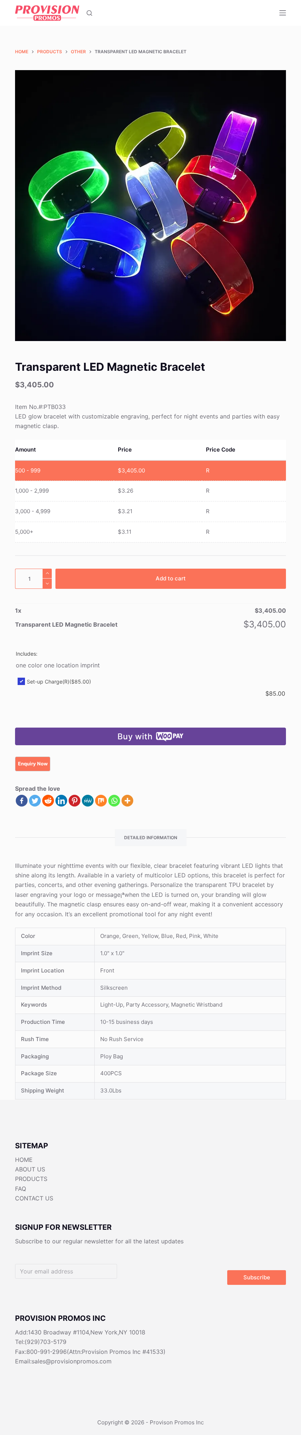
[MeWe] (88, 801)
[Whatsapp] (114, 801)
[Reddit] (48, 801)
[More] (127, 801)
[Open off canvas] (282, 13)
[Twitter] (35, 801)
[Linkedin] (61, 801)
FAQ (20, 1188)
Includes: (26, 654)
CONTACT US (34, 1198)
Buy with (134, 736)
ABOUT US (30, 1169)
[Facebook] (22, 801)
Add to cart (171, 578)
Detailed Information (150, 837)
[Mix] (101, 801)
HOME (24, 1159)
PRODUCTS (31, 1178)
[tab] (150, 837)
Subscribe (256, 1277)
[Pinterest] (74, 801)
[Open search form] (89, 13)
